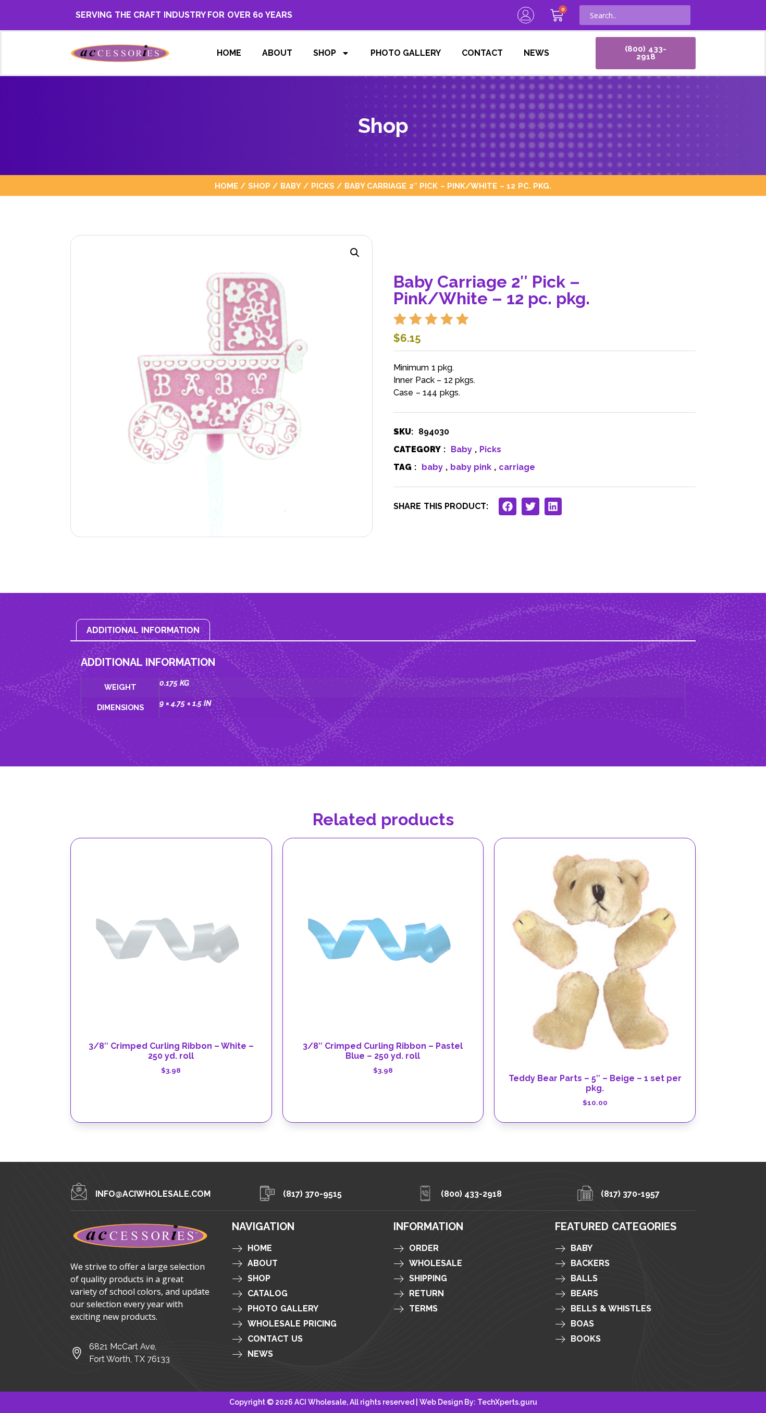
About (277, 53)
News (536, 53)
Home (229, 53)
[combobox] (634, 15)
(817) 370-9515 (312, 1194)
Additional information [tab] (143, 630)
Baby (290, 185)
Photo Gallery (405, 53)
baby (432, 467)
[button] (354, 252)
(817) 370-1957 (630, 1194)
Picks (323, 185)
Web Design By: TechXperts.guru (478, 1402)
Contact (482, 53)
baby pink (470, 467)
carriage (517, 467)
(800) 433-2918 (471, 1194)
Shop (324, 53)
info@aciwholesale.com (153, 1194)
